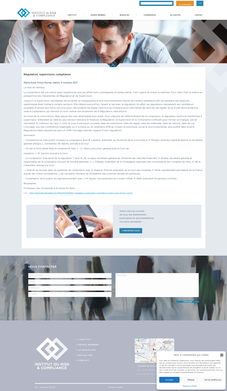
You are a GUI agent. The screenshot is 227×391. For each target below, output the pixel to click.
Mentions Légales (190, 386)
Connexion (186, 4)
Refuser (191, 380)
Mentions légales (116, 387)
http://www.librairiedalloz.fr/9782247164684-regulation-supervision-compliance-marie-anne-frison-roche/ (81, 193)
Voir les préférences (212, 380)
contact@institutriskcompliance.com (154, 374)
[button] (221, 355)
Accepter (169, 380)
